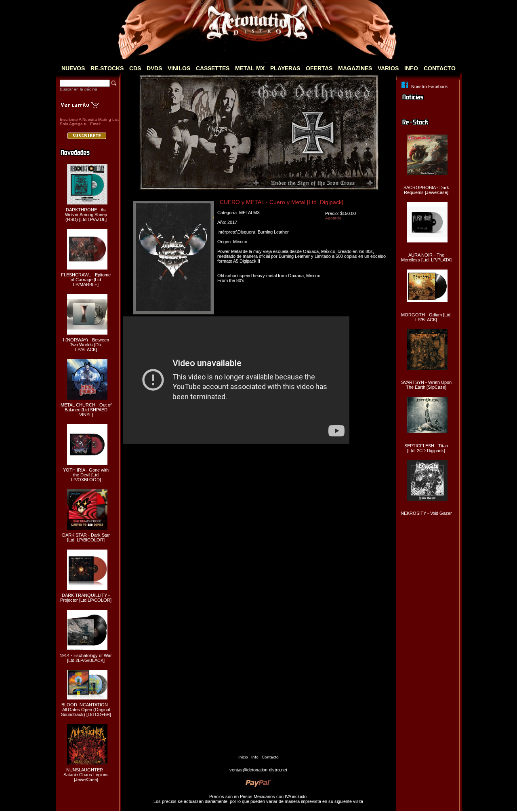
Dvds (154, 68)
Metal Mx (250, 68)
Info (411, 68)
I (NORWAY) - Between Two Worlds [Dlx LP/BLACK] (86, 344)
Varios (388, 68)
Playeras (285, 68)
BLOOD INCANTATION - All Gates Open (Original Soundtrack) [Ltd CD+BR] (86, 709)
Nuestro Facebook (429, 86)
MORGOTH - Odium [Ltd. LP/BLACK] (426, 317)
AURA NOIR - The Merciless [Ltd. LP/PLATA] (426, 257)
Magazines (355, 68)
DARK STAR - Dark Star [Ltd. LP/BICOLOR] (86, 537)
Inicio (243, 757)
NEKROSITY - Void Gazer (426, 513)
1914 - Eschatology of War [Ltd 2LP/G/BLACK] (86, 658)
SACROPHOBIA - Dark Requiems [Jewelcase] (426, 190)
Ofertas (319, 68)
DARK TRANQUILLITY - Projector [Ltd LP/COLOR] (85, 597)
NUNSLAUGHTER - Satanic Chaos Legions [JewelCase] (86, 774)
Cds (135, 68)
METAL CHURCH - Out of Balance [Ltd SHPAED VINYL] (86, 409)
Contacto (440, 68)
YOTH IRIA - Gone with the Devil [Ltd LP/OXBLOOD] (86, 475)
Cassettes (212, 68)
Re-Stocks (107, 68)
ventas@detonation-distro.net (258, 769)
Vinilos (179, 68)
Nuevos (73, 68)
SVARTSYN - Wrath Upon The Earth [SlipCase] (426, 385)
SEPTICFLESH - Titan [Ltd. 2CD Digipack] (426, 448)
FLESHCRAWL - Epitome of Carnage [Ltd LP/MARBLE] (86, 279)
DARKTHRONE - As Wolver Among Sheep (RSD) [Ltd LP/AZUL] (86, 214)
